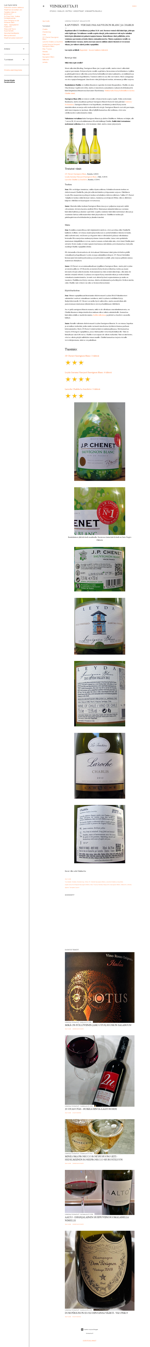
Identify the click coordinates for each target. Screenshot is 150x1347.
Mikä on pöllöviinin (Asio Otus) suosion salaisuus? (98, 1025)
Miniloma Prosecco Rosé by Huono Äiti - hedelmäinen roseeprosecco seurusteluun (94, 1158)
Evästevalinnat (89, 1341)
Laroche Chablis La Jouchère (52, 42)
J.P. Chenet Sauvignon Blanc (75, 174)
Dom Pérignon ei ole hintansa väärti (11, 21)
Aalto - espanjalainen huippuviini (11, 26)
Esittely (69, 11)
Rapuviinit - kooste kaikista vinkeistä (94, 50)
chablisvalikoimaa (99, 315)
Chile (44, 35)
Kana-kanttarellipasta (11, 33)
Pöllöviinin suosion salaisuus (14, 7)
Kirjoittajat (78, 11)
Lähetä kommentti (78, 1029)
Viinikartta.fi (64, 6)
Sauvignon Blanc (48, 57)
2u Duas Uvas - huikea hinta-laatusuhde (91, 1108)
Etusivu (53, 11)
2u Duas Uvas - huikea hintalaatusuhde (12, 17)
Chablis (44, 29)
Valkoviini (45, 60)
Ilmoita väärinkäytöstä (13, 70)
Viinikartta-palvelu (93, 11)
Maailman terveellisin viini (13, 10)
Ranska (45, 52)
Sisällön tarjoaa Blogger (91, 1329)
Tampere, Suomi (74, 887)
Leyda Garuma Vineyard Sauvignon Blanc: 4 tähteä (88, 372)
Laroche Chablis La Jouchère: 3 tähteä (82, 389)
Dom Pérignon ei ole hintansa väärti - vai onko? (96, 1312)
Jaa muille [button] (45, 21)
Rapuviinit (45, 54)
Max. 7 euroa (47, 49)
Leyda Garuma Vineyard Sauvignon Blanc (51, 45)
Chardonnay (46, 32)
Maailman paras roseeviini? (13, 38)
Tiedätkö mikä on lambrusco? (10, 13)
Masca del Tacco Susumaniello (10, 30)
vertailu (45, 62)
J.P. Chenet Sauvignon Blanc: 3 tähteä (82, 356)
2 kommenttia (76, 1112)
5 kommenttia (76, 1316)
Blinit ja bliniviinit (10, 35)
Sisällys (60, 11)
